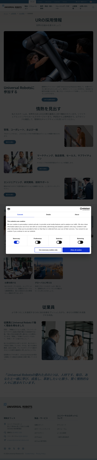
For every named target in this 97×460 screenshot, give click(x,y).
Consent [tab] (20, 214)
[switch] (38, 242)
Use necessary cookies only (48, 250)
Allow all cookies (76, 250)
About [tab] (77, 214)
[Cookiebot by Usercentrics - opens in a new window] (81, 209)
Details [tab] (48, 214)
